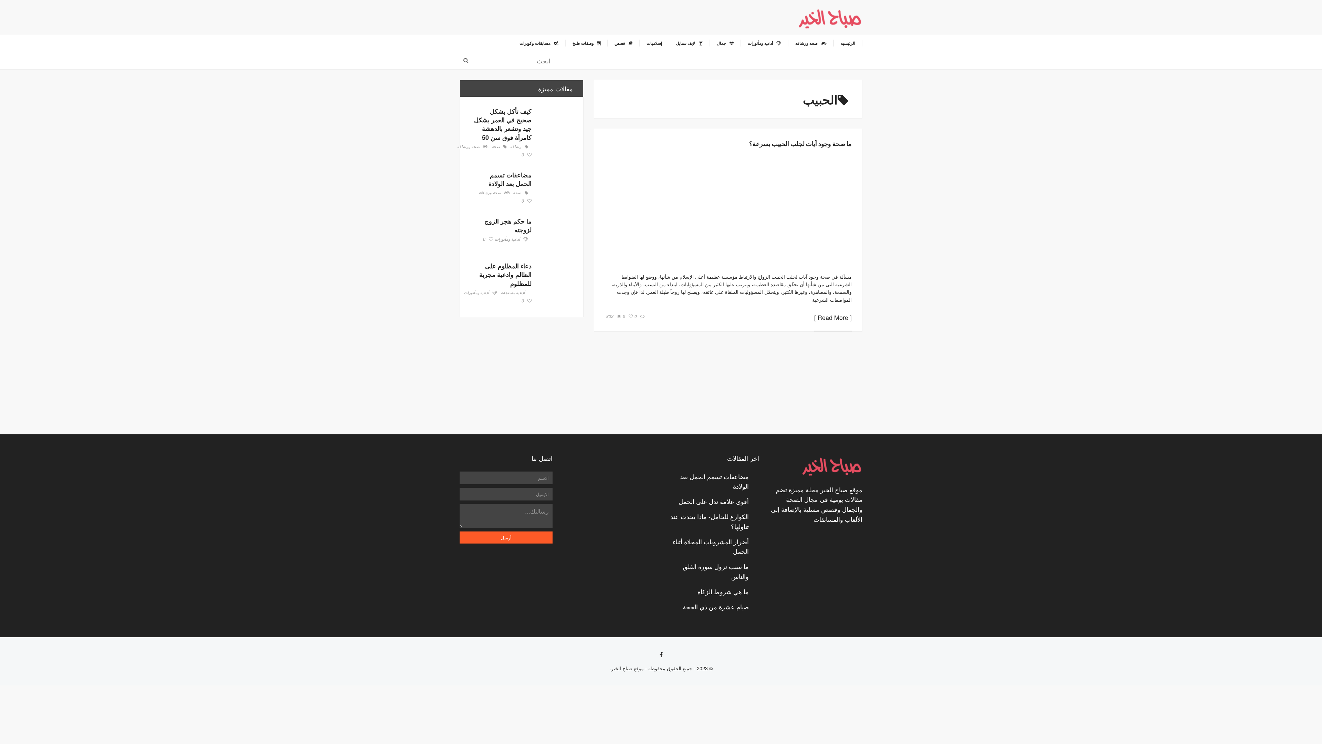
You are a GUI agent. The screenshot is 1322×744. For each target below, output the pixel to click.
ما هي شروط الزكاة (723, 591)
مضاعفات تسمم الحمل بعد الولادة (510, 179)
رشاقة (515, 146)
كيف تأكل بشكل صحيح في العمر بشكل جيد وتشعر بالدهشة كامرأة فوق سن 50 (503, 124)
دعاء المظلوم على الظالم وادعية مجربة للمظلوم (505, 274)
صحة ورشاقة (468, 146)
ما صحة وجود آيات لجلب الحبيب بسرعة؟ (800, 143)
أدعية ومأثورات (507, 239)
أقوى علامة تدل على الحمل (714, 501)
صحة (496, 146)
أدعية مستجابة (513, 292)
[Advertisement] (521, 376)
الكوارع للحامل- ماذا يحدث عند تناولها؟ (709, 521)
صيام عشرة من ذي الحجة (716, 606)
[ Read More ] (833, 318)
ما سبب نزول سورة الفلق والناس (716, 571)
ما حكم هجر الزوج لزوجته (508, 225)
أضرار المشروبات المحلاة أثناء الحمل (711, 546)
